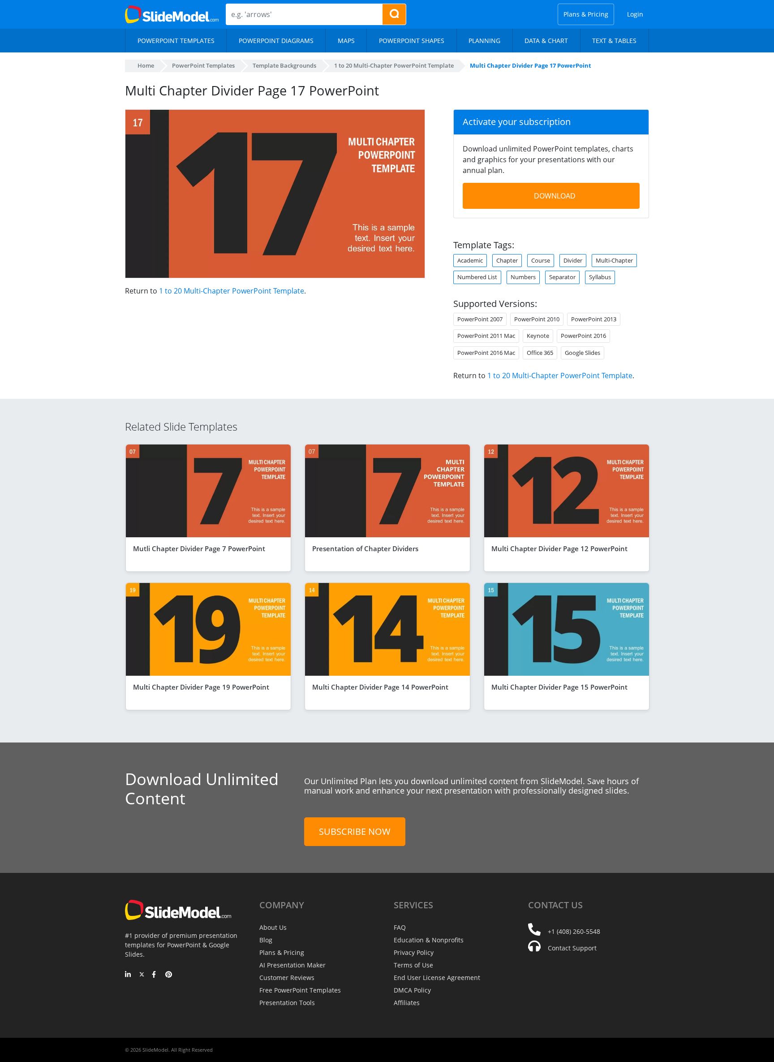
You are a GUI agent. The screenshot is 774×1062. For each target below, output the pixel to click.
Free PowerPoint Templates (300, 990)
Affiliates (407, 1002)
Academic (470, 260)
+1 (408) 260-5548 (574, 931)
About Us (273, 927)
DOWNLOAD (555, 196)
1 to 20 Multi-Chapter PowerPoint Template (231, 291)
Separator (562, 277)
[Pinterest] (168, 975)
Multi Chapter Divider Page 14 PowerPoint (380, 686)
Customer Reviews (286, 977)
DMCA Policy (412, 990)
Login (635, 14)
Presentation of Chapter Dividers (365, 548)
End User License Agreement (437, 977)
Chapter (507, 260)
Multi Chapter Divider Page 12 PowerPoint (559, 548)
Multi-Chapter (614, 260)
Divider (572, 260)
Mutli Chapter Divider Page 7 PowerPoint (199, 548)
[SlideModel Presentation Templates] (172, 14)
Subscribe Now (355, 831)
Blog (265, 940)
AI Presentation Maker (292, 965)
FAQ (400, 927)
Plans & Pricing (585, 14)
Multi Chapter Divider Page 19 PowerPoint (201, 686)
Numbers (523, 277)
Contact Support (572, 948)
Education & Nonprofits (429, 940)
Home (146, 65)
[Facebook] (155, 975)
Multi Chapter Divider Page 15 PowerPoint (559, 686)
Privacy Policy (414, 952)
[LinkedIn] (128, 975)
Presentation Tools (287, 1002)
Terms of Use (413, 965)
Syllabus (600, 277)
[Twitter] (141, 975)
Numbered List (477, 277)
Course (540, 260)
